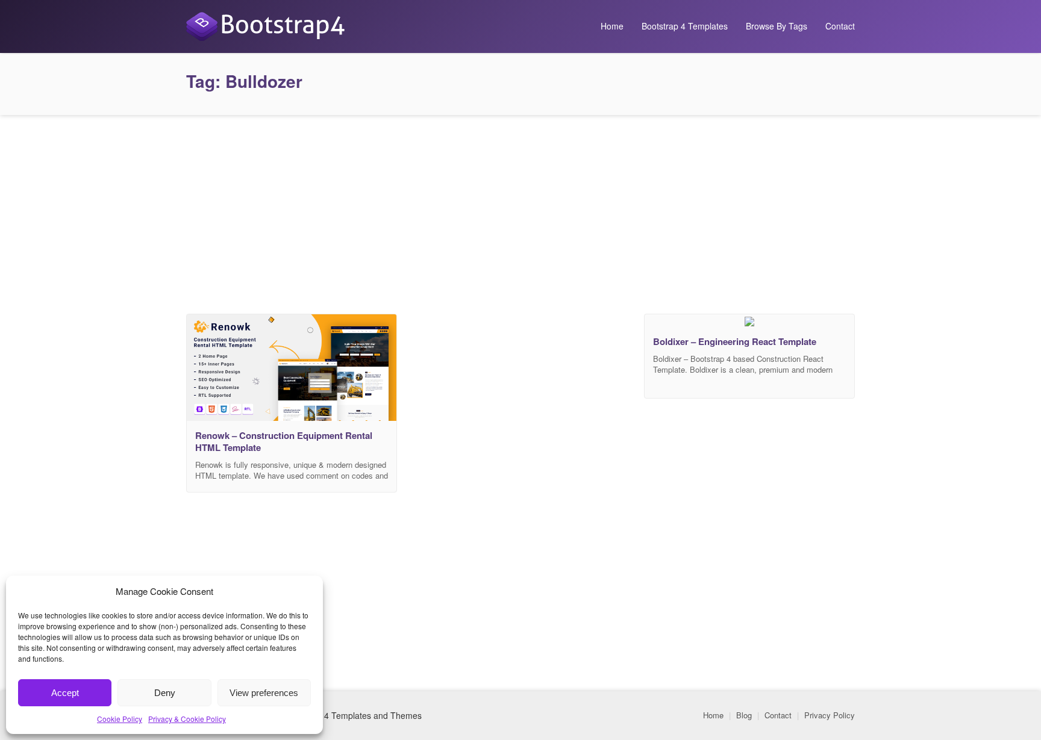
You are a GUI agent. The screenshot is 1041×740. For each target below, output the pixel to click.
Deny (164, 693)
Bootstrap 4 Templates (685, 26)
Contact (840, 26)
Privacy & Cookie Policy (187, 719)
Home (612, 26)
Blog (744, 715)
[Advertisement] (520, 211)
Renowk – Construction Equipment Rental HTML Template (283, 441)
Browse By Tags (776, 26)
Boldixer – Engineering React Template (734, 341)
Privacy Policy (829, 715)
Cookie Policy (119, 719)
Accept (65, 693)
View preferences (264, 693)
